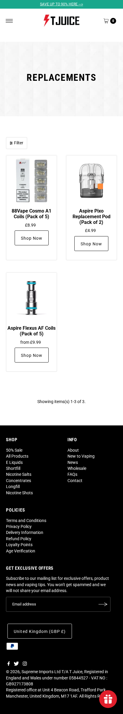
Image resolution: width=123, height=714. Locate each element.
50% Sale (14, 450)
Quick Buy (32, 180)
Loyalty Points (19, 544)
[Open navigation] (9, 20)
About (73, 450)
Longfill (13, 486)
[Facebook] (8, 664)
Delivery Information (24, 532)
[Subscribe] (103, 604)
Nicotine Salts (18, 474)
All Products (17, 456)
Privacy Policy (19, 526)
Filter (18, 142)
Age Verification (20, 551)
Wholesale (76, 468)
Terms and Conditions (26, 520)
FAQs (72, 474)
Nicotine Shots (19, 492)
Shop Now (31, 238)
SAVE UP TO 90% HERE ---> (61, 4)
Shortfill (13, 468)
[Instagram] (25, 664)
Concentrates (18, 480)
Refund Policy (18, 538)
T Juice (75, 671)
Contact (74, 480)
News (72, 462)
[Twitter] (16, 664)
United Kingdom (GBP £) (39, 631)
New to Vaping (81, 456)
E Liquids (14, 462)
